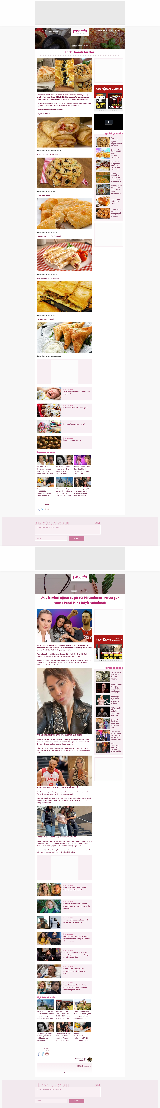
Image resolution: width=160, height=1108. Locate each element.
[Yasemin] (80, 32)
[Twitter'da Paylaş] (42, 509)
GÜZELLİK (99, 30)
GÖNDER (76, 538)
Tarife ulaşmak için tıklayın (46, 315)
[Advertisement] (65, 371)
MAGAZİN (74, 591)
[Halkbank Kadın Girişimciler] (53, 31)
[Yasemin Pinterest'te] (46, 31)
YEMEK (74, 45)
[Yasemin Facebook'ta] (40, 31)
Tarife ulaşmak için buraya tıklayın (49, 356)
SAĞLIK (105, 30)
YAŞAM (110, 30)
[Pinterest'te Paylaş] (47, 509)
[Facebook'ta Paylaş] (38, 509)
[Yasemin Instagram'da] (42, 31)
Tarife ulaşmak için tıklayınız (47, 191)
